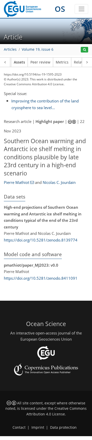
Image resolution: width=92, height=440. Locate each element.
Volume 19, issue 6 (37, 49)
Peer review (40, 62)
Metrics (62, 62)
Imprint (37, 427)
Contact (19, 427)
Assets (19, 62)
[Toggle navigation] (81, 9)
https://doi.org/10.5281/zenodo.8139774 (40, 240)
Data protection (63, 427)
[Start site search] (84, 50)
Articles (10, 49)
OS (60, 9)
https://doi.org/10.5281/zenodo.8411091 (40, 278)
